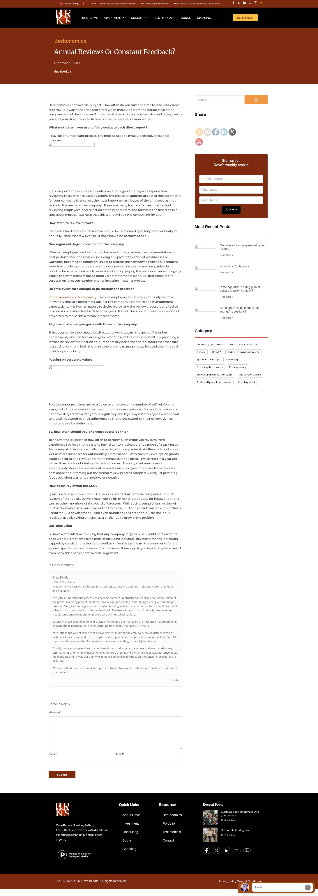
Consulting (130, 832)
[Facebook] (206, 850)
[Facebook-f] (233, 3)
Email (120, 753)
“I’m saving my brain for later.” (139, 3)
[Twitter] (216, 850)
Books (127, 840)
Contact (168, 840)
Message (55, 712)
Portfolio (169, 823)
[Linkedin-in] (244, 3)
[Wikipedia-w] (250, 3)
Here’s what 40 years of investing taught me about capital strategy (191, 3)
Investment (131, 823)
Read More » (226, 255)
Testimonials (172, 832)
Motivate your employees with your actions (240, 813)
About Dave (131, 815)
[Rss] (261, 3)
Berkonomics (172, 815)
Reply (175, 680)
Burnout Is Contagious (234, 266)
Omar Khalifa (60, 577)
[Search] (256, 99)
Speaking (129, 849)
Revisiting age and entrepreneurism (102, 3)
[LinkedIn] (226, 850)
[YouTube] (247, 850)
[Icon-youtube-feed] (255, 3)
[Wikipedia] (237, 850)
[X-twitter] (239, 3)
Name (52, 753)
